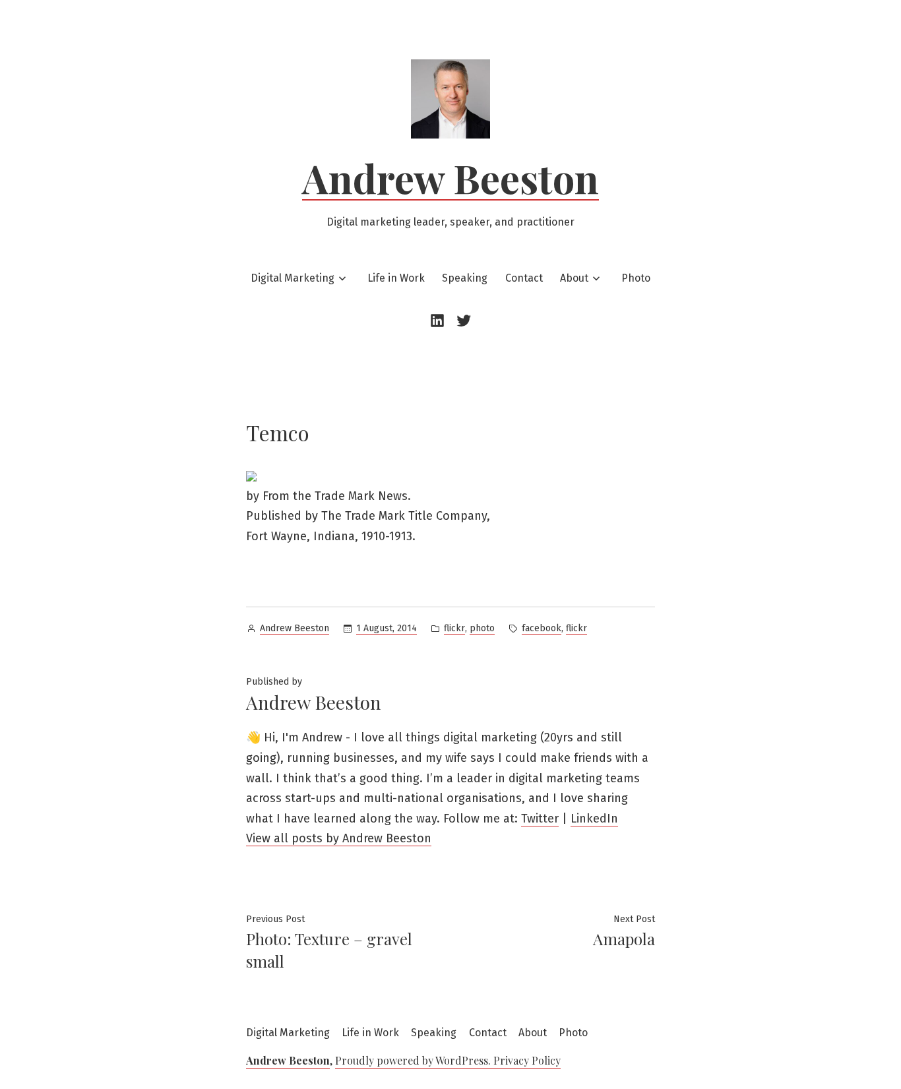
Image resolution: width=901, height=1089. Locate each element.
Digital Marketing (292, 278)
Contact (524, 278)
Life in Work (396, 278)
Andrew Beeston (450, 177)
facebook (541, 628)
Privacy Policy (527, 1060)
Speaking (464, 278)
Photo (635, 278)
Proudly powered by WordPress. (414, 1060)
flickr (454, 628)
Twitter (540, 818)
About (574, 278)
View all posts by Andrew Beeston (338, 838)
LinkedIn (594, 818)
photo (482, 628)
